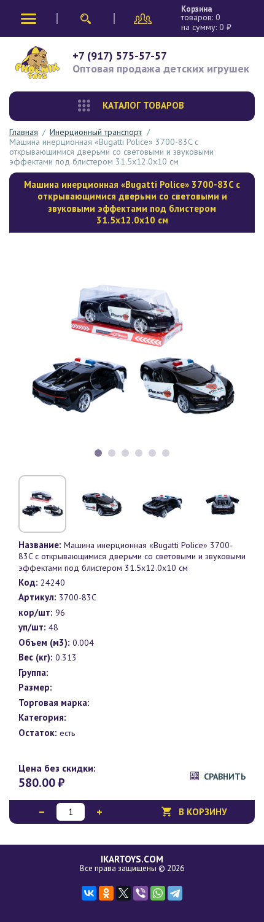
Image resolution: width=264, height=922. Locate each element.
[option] (132, 352)
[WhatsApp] (157, 893)
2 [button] (111, 453)
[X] (123, 893)
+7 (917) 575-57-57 (119, 55)
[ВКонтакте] (89, 893)
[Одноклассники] (106, 893)
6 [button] (165, 453)
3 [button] (125, 453)
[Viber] (140, 893)
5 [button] (152, 453)
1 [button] (98, 453)
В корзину (203, 812)
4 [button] (138, 453)
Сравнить (225, 776)
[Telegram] (175, 893)
